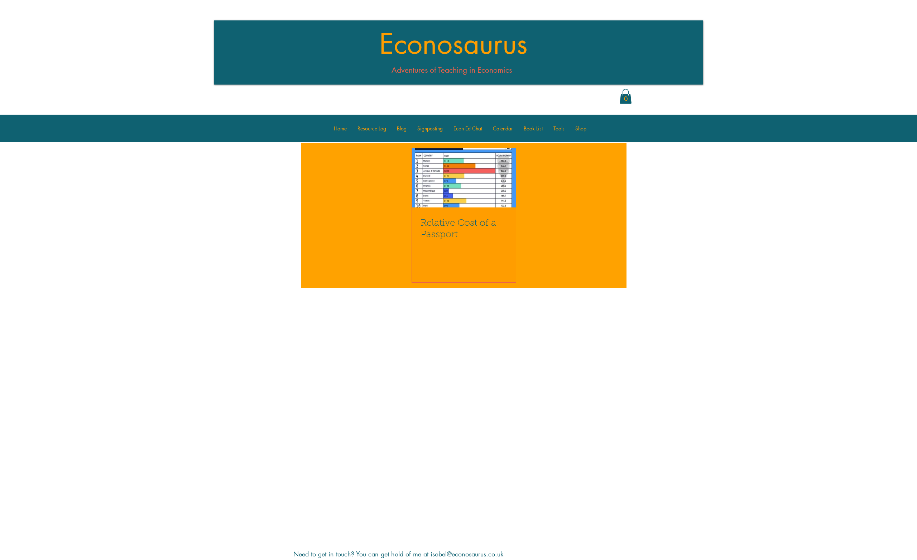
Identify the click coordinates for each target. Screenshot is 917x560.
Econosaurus (453, 44)
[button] (625, 96)
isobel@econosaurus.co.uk (467, 554)
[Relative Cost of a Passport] (464, 177)
